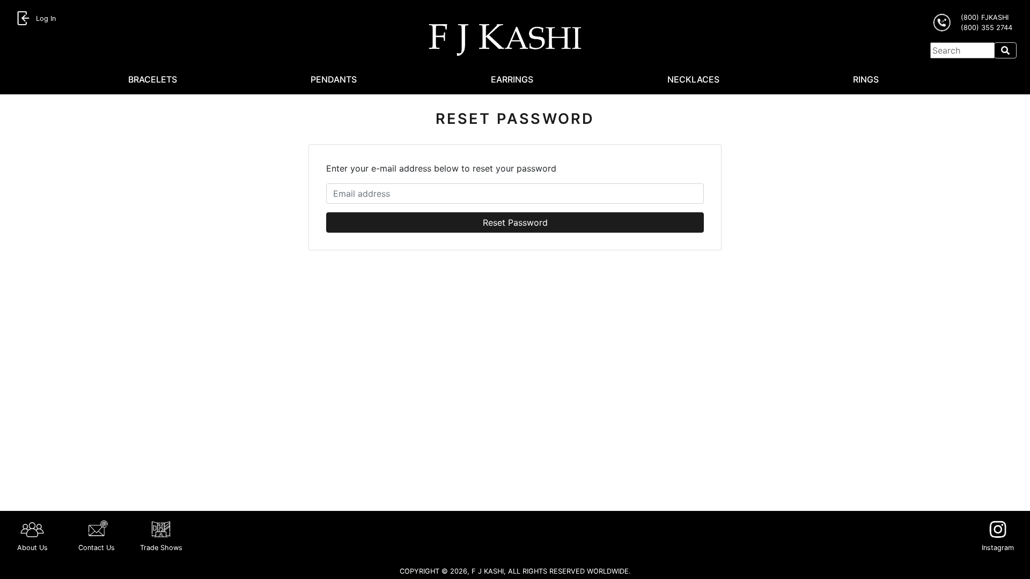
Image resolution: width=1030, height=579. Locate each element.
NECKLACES (693, 79)
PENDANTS (334, 79)
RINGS (866, 79)
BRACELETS (152, 79)
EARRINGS (512, 79)
